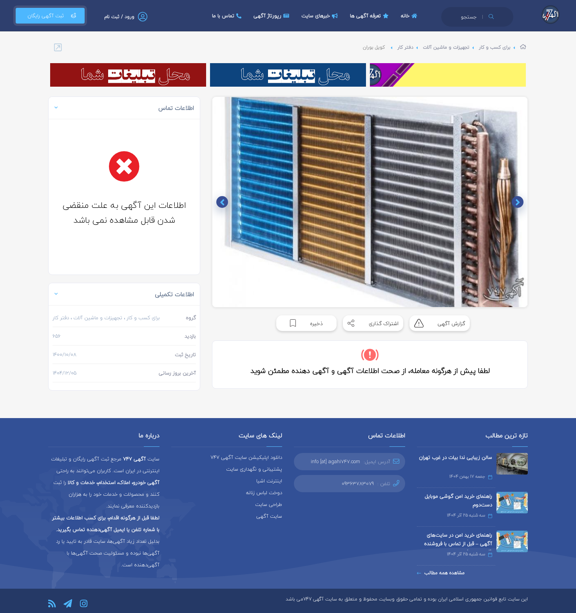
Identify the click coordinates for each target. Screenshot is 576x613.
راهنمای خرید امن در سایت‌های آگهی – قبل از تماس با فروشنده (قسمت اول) (458, 544)
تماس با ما (223, 15)
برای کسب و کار (495, 47)
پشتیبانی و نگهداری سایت (254, 469)
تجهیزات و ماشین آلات (446, 47)
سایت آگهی (269, 516)
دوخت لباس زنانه (264, 492)
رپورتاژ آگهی (267, 15)
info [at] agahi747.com (335, 461)
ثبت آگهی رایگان (45, 15)
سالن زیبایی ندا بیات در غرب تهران (455, 457)
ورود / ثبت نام (119, 17)
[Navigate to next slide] (222, 202)
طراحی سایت (268, 504)
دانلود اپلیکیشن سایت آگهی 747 (246, 457)
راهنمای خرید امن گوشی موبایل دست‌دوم (458, 500)
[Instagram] (83, 603)
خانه (405, 15)
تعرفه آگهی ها (365, 15)
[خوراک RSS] (52, 603)
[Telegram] (67, 603)
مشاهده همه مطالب (444, 573)
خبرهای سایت (315, 15)
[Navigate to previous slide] (517, 202)
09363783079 (358, 483)
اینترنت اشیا (269, 481)
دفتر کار (405, 47)
